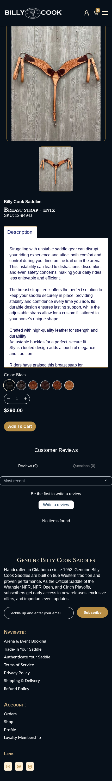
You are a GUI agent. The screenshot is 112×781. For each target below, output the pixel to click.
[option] (56, 81)
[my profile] (86, 13)
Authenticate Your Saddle (27, 657)
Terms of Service (19, 665)
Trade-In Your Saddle (22, 649)
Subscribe (93, 612)
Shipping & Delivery (22, 681)
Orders (10, 714)
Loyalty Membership (22, 738)
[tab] (20, 232)
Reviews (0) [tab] (28, 466)
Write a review (56, 505)
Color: (15, 375)
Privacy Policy (17, 673)
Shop (8, 722)
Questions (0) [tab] (84, 466)
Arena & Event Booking (25, 641)
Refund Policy (16, 689)
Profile (10, 730)
